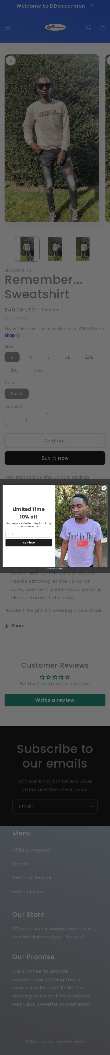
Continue (29, 542)
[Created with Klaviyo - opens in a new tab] (55, 569)
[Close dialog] (103, 488)
